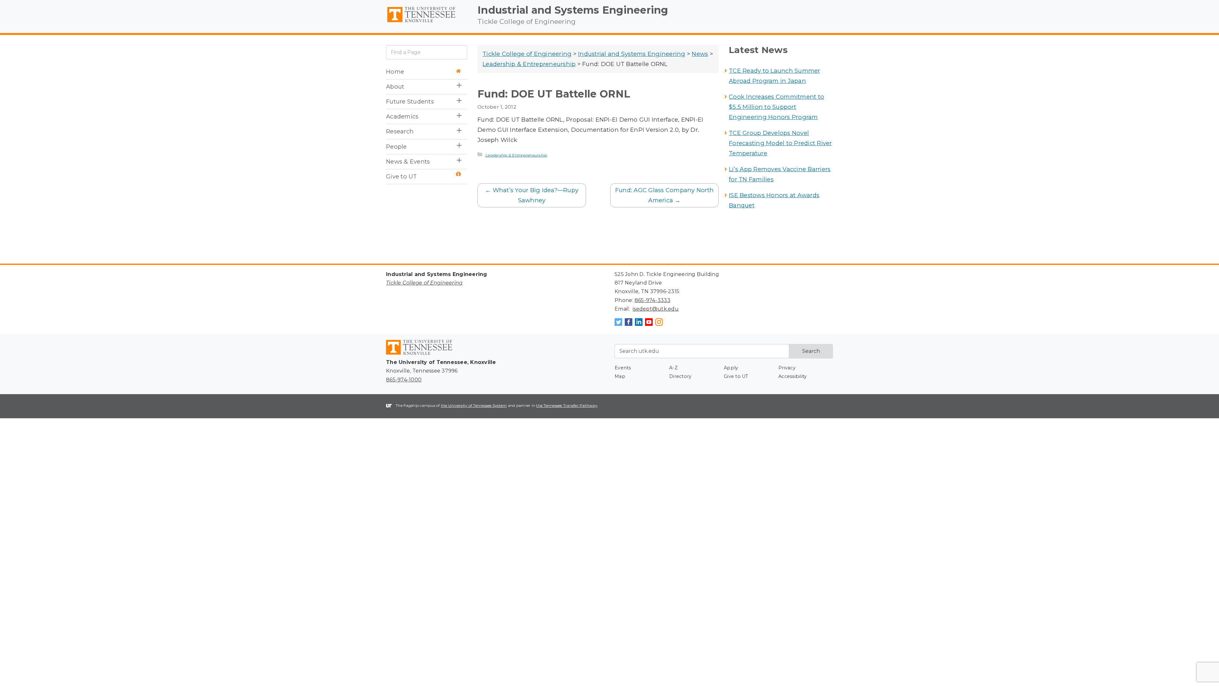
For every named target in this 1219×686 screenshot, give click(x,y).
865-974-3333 (652, 300)
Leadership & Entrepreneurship (516, 155)
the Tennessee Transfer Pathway (566, 405)
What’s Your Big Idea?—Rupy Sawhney (531, 195)
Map (620, 376)
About (395, 86)
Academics (402, 116)
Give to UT (401, 176)
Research (400, 131)
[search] (426, 52)
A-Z (673, 368)
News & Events (408, 161)
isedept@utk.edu (656, 309)
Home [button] (395, 71)
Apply (731, 368)
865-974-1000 (404, 380)
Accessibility (792, 376)
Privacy (787, 368)
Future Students (410, 101)
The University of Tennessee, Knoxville (426, 22)
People (396, 146)
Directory (680, 376)
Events (623, 368)
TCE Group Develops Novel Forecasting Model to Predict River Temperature (780, 143)
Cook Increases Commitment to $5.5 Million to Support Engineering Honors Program (776, 107)
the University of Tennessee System (474, 405)
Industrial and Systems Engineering (572, 10)
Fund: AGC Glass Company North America (664, 195)
